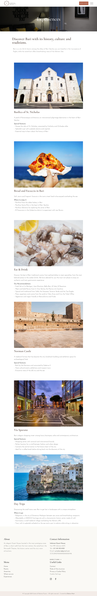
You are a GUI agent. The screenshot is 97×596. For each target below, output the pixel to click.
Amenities (7, 571)
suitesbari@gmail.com (62, 551)
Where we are (8, 574)
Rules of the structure (57, 569)
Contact (53, 566)
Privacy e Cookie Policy (58, 571)
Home (6, 566)
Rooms (6, 569)
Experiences (8, 576)
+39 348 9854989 (59, 548)
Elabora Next (71, 593)
